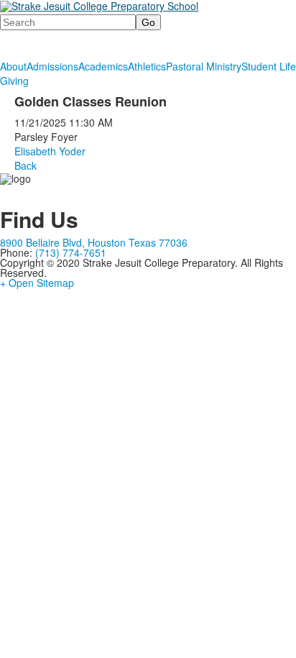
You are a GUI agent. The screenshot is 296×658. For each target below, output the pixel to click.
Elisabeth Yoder (49, 151)
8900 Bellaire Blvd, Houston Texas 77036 (94, 242)
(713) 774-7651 (70, 252)
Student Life (268, 66)
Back (25, 165)
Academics (103, 66)
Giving (14, 80)
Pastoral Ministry (203, 66)
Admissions (52, 66)
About (13, 66)
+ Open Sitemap (37, 282)
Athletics (147, 66)
